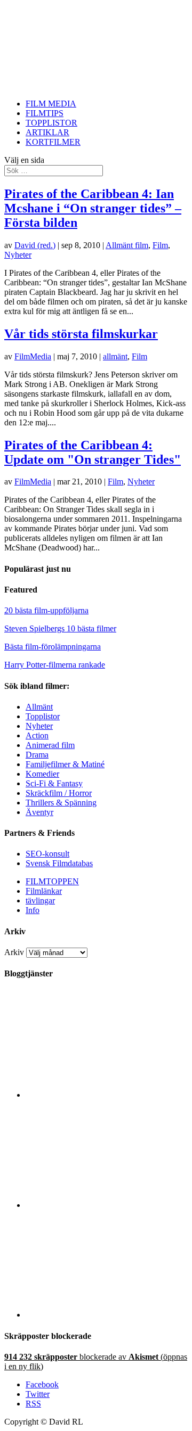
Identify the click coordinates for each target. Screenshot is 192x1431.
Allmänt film (127, 245)
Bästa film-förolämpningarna (52, 646)
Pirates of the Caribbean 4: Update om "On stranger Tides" (92, 452)
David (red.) (34, 245)
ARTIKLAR (47, 132)
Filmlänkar (44, 890)
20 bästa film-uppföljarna (46, 610)
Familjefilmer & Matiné (65, 764)
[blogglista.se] (107, 1094)
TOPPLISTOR (51, 122)
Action (37, 735)
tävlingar (40, 900)
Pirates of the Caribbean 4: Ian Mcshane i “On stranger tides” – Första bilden (92, 208)
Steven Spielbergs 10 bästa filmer (60, 628)
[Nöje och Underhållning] (107, 1314)
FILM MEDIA (51, 103)
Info (32, 910)
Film (160, 245)
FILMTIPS (44, 113)
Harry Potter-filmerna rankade (54, 664)
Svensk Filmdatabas (59, 863)
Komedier (42, 773)
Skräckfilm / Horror (59, 792)
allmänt (115, 356)
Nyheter (17, 254)
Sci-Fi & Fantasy (54, 783)
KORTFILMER (53, 141)
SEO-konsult (47, 853)
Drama (37, 754)
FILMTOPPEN (52, 881)
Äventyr (39, 812)
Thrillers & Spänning (61, 802)
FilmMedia (32, 356)
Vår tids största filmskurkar (81, 334)
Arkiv (14, 952)
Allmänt (39, 706)
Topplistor (43, 716)
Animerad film (50, 745)
